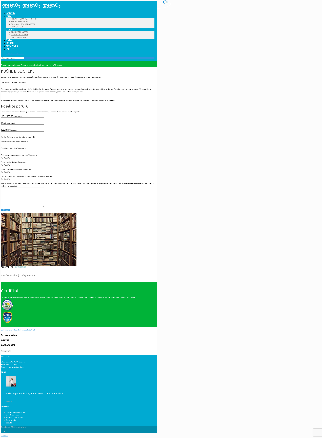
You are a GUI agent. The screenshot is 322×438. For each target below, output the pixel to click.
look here (21, 330)
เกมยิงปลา (4, 436)
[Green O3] (31, 10)
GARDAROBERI (8, 345)
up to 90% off (30, 330)
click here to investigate (9, 330)
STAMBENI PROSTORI (15, 54)
